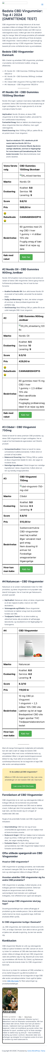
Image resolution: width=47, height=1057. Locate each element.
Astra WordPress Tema (36, 1051)
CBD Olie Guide (13, 981)
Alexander (9, 1011)
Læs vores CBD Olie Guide (23, 786)
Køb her (26, 257)
